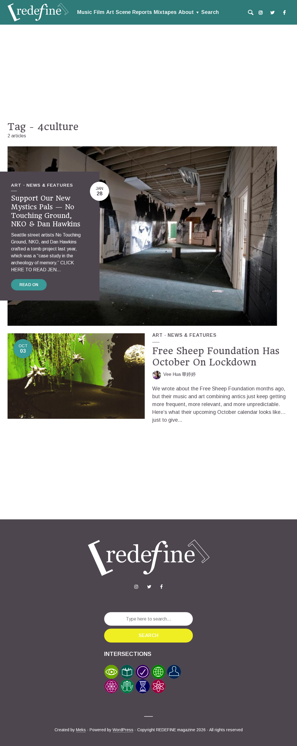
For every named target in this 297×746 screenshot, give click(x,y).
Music (84, 12)
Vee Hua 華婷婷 (179, 374)
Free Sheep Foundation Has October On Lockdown (215, 356)
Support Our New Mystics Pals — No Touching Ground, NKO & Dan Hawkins (45, 211)
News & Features (49, 185)
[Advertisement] (148, 72)
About (186, 12)
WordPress (123, 729)
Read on (28, 284)
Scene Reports (134, 12)
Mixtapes (165, 12)
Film (99, 12)
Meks (81, 729)
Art (110, 12)
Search (210, 12)
